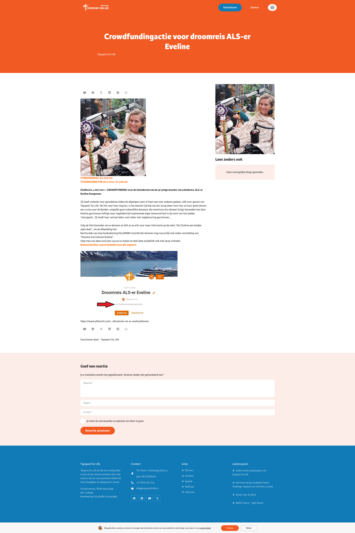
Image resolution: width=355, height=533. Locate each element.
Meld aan (189, 486)
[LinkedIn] (142, 498)
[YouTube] (150, 498)
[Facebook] (134, 498)
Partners (189, 470)
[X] (157, 498)
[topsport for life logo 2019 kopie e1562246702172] (94, 7)
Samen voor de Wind (246, 494)
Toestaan (230, 528)
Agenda (188, 481)
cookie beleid (205, 528)
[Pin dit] (118, 92)
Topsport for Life (106, 54)
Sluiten (248, 528)
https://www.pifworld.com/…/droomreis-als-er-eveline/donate (114, 321)
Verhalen (189, 475)
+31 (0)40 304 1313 (145, 482)
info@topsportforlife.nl (147, 488)
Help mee (189, 492)
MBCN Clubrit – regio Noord (249, 503)
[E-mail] (84, 92)
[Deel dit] (93, 92)
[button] (272, 7)
